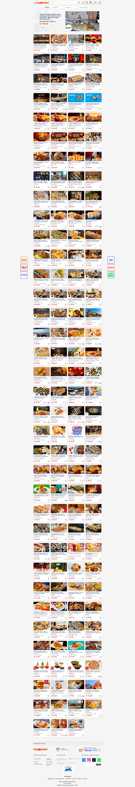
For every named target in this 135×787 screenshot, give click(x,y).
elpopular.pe (68, 778)
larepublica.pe (50, 778)
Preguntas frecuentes (38, 764)
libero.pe (74, 778)
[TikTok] (94, 760)
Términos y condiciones (49, 759)
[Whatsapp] (99, 760)
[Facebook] (84, 760)
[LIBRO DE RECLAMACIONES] (68, 769)
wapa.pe (79, 778)
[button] (65, 31)
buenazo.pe (85, 778)
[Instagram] (89, 760)
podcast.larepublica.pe (59, 778)
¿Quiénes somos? (37, 758)
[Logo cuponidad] (41, 2)
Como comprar (49, 761)
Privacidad (36, 761)
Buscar (98, 764)
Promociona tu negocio (49, 765)
